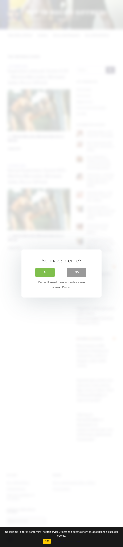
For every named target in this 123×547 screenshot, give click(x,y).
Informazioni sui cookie (67, 541)
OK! (47, 541)
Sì (45, 272)
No (77, 272)
